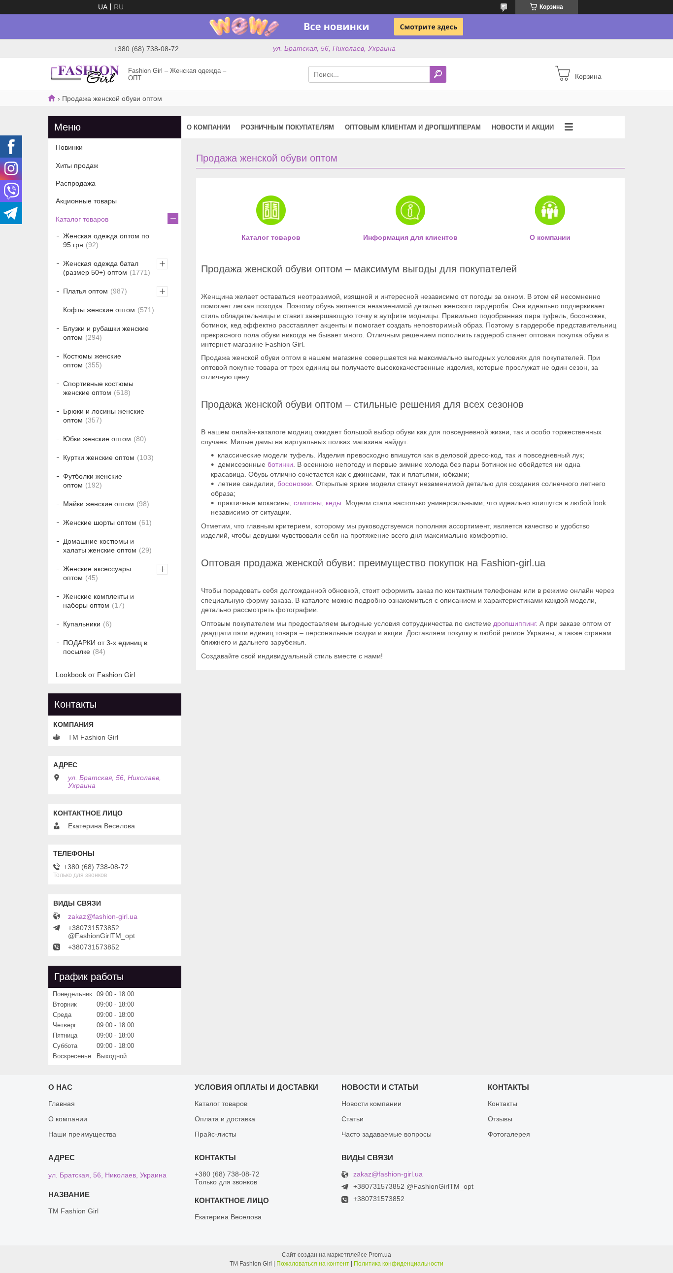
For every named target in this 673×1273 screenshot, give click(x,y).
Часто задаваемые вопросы (386, 1134)
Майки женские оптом (98, 504)
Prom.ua (380, 1254)
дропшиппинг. (515, 623)
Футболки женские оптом (92, 480)
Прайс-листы (215, 1134)
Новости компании (371, 1104)
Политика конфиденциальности (398, 1263)
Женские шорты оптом (99, 522)
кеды (333, 503)
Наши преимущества (82, 1134)
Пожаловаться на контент (312, 1263)
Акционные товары (86, 201)
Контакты (502, 1104)
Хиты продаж (77, 165)
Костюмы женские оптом (92, 360)
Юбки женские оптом (97, 439)
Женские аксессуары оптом (97, 573)
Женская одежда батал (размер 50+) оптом (100, 268)
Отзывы (500, 1119)
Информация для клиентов (410, 237)
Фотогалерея (509, 1134)
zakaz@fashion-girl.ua (102, 916)
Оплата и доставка (225, 1119)
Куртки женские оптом (99, 457)
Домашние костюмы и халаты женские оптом (99, 545)
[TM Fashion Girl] (85, 74)
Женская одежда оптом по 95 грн (106, 240)
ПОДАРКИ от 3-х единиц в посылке (105, 647)
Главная (61, 1104)
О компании (208, 127)
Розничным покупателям (287, 127)
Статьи (352, 1119)
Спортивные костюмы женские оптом (98, 388)
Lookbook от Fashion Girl (95, 675)
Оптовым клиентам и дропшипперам (413, 127)
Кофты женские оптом (99, 310)
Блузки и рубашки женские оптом (106, 333)
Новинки (69, 147)
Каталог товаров (271, 237)
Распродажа (76, 183)
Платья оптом (85, 291)
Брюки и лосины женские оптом (103, 415)
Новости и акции (523, 127)
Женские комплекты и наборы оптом (98, 600)
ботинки (280, 464)
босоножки (293, 484)
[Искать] (438, 74)
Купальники (82, 624)
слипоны (308, 503)
